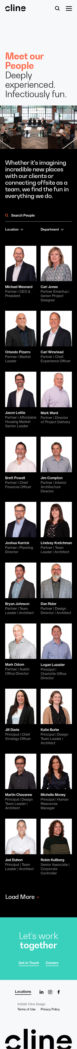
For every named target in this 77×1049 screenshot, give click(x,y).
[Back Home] (15, 9)
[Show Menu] (69, 8)
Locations (23, 991)
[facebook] (58, 992)
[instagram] (50, 992)
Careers (52, 963)
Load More (19, 896)
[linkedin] (41, 992)
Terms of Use (26, 1009)
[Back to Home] (38, 1039)
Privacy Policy (50, 1009)
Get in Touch (29, 963)
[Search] (57, 8)
